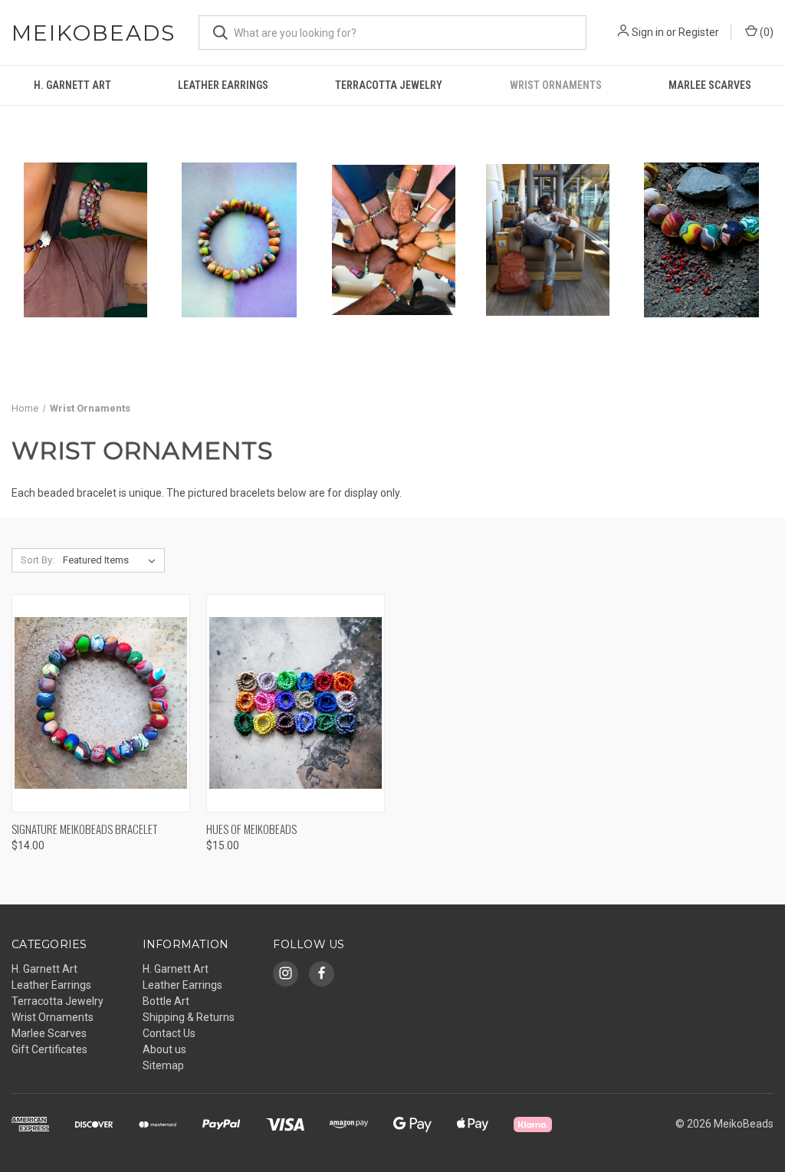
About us (164, 1049)
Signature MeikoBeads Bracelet (84, 828)
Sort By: (37, 560)
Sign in (648, 32)
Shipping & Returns (189, 1017)
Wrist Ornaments (556, 85)
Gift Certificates (49, 1049)
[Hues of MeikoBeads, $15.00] (295, 703)
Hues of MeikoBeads (251, 828)
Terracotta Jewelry (388, 85)
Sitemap (163, 1065)
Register (698, 32)
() (765, 32)
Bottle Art (166, 1001)
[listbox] (112, 560)
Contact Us (169, 1033)
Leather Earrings (223, 85)
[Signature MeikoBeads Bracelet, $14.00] (101, 703)
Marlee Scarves (709, 85)
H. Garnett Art (72, 85)
